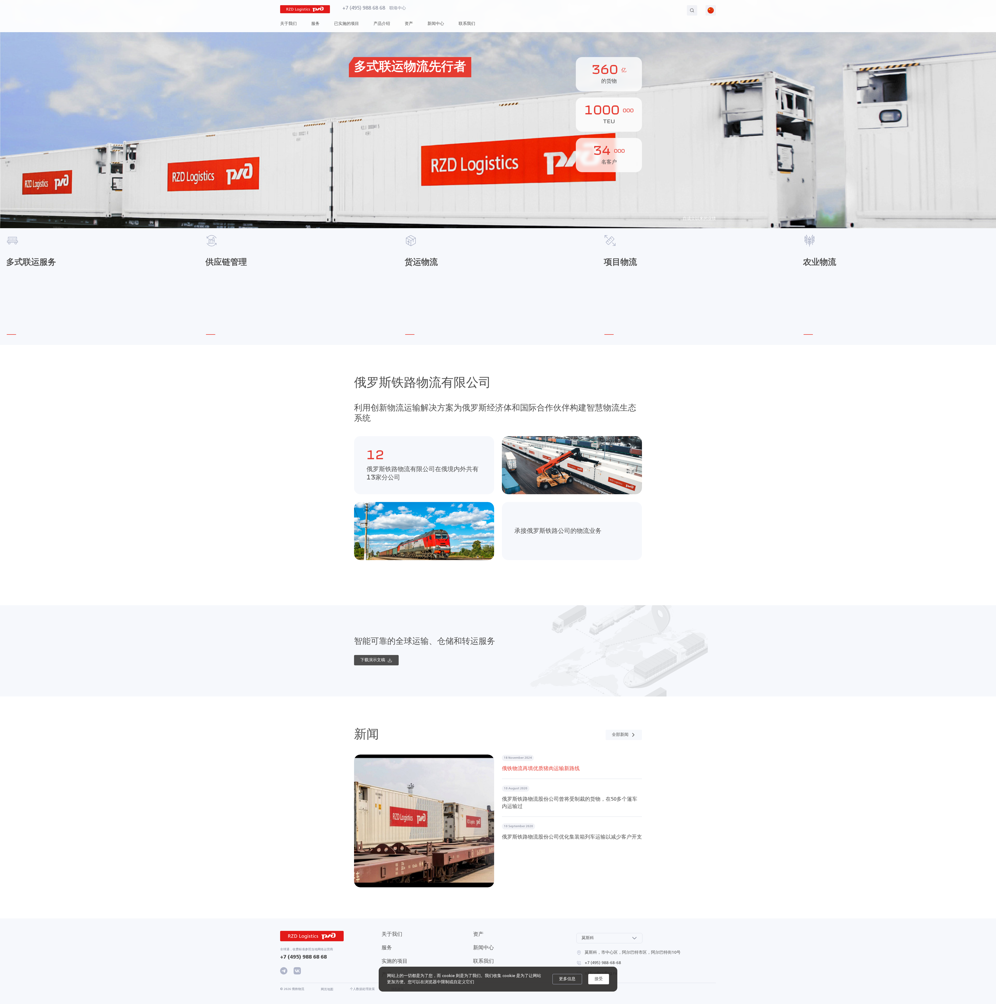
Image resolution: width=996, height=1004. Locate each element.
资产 (478, 934)
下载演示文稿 (372, 660)
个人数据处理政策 (362, 989)
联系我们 (467, 24)
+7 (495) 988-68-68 (603, 963)
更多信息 (567, 979)
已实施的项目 (346, 24)
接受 (598, 979)
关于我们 (392, 934)
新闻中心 (483, 947)
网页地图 (327, 989)
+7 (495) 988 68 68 (363, 8)
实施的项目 (394, 961)
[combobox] (609, 938)
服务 (387, 947)
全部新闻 (620, 735)
